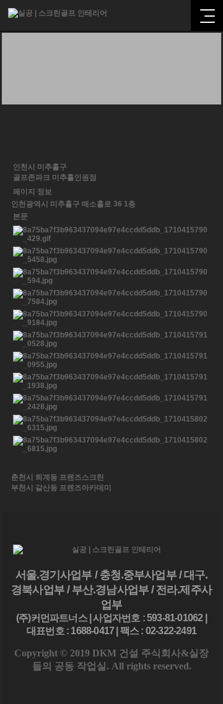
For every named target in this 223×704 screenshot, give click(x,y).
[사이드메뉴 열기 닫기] (207, 16)
